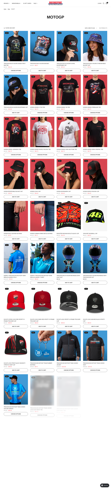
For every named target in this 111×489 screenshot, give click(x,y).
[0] (106, 3)
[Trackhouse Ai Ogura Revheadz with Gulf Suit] (69, 258)
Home (5, 9)
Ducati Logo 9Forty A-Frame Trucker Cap (68, 320)
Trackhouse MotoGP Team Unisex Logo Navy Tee (67, 407)
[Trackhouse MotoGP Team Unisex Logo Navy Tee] (69, 389)
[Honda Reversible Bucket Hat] (16, 174)
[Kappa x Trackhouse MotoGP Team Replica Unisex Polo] (16, 258)
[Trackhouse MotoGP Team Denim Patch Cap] (95, 433)
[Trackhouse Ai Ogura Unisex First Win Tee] (16, 46)
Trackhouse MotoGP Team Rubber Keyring (41, 363)
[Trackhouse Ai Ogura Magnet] (42, 46)
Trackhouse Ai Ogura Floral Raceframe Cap (66, 64)
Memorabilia (16, 3)
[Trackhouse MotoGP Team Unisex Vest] (95, 345)
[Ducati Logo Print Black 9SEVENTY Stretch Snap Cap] (16, 345)
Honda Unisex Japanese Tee (12, 149)
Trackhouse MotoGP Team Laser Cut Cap (68, 451)
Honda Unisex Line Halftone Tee (67, 149)
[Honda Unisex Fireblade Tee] (95, 90)
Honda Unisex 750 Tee (63, 107)
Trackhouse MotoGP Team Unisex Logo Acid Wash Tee (41, 407)
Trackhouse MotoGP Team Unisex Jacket (67, 363)
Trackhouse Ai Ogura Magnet (39, 63)
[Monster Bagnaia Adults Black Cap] (69, 216)
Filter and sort (10, 28)
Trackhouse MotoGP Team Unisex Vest (93, 363)
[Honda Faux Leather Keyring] (16, 216)
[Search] (103, 3)
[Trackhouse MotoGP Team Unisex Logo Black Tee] (95, 389)
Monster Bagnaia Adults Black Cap (68, 233)
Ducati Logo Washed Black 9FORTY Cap (94, 320)
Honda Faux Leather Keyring (13, 233)
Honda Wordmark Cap (64, 191)
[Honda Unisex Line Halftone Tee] (69, 132)
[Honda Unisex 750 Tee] (69, 90)
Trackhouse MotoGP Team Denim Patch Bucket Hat (40, 451)
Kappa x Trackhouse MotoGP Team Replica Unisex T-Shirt (41, 276)
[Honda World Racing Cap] (95, 174)
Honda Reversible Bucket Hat (13, 191)
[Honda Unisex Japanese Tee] (16, 132)
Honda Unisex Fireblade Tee (92, 107)
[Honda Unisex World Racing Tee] (42, 132)
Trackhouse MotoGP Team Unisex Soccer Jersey (14, 407)
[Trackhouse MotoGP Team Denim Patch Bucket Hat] (42, 433)
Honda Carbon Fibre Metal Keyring (41, 233)
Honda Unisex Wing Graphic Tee (93, 149)
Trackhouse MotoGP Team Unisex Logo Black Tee (93, 407)
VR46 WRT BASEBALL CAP (90, 233)
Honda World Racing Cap (91, 191)
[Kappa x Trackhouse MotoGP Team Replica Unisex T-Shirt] (42, 258)
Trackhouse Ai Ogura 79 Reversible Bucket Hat (94, 64)
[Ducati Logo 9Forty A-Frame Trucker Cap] (69, 302)
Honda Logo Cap (35, 191)
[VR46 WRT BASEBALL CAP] (95, 216)
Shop (9, 9)
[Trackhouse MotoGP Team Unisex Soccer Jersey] (16, 389)
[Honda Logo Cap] (42, 174)
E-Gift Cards (27, 3)
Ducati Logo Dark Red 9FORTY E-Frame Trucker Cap (42, 320)
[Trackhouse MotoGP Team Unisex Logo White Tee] (16, 433)
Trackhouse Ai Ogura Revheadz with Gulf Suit (68, 276)
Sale (35, 3)
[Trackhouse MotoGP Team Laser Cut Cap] (69, 433)
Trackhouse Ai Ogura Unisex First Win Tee (15, 64)
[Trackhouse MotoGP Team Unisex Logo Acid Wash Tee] (42, 389)
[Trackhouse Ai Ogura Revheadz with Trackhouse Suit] (95, 258)
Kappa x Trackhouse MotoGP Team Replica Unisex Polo (15, 276)
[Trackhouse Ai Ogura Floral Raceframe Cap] (69, 46)
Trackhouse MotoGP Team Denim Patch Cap (93, 451)
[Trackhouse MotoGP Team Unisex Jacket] (69, 345)
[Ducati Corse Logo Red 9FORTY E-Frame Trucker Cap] (16, 302)
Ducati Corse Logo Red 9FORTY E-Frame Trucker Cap (14, 320)
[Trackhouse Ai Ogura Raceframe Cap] (16, 90)
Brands (6, 3)
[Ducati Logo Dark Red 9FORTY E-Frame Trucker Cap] (42, 302)
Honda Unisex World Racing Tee (40, 149)
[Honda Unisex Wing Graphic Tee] (95, 132)
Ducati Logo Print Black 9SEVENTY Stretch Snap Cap (14, 363)
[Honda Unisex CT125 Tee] (42, 90)
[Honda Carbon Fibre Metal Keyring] (42, 216)
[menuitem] (7, 3)
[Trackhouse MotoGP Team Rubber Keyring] (42, 345)
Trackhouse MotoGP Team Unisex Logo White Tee (14, 451)
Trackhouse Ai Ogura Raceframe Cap (16, 107)
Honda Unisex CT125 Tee (37, 107)
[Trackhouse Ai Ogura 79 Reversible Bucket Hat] (95, 46)
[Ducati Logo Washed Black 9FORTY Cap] (95, 302)
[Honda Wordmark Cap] (69, 174)
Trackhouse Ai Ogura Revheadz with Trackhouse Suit (94, 276)
